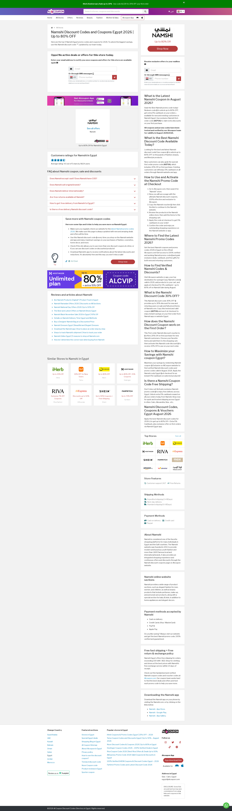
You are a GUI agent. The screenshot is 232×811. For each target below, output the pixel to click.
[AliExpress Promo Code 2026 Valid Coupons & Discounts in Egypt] (81, 391)
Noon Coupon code (90, 765)
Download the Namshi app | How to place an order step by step (79, 329)
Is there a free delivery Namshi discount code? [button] (71, 209)
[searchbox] (112, 11)
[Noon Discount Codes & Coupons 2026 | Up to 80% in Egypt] (104, 369)
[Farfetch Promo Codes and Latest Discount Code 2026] (127, 391)
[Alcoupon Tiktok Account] (170, 746)
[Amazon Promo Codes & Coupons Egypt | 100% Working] (147, 468)
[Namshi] (163, 32)
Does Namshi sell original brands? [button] (65, 185)
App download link (173, 760)
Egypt (49, 755)
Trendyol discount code (91, 762)
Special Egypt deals (90, 738)
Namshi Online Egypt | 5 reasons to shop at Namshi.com (76, 336)
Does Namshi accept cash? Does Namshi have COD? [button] (73, 178)
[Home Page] (55, 11)
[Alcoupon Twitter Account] (173, 742)
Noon (104, 378)
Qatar (49, 752)
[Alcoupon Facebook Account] (180, 742)
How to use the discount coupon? (92, 756)
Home (49, 18)
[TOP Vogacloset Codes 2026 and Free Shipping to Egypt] (177, 468)
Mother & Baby (112, 18)
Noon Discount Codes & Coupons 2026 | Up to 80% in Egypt (131, 744)
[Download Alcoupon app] (92, 101)
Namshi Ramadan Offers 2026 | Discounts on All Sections (77, 304)
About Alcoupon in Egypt (92, 749)
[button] (184, 2)
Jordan (50, 759)
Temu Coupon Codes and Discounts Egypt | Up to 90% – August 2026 (133, 739)
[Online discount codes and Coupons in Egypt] (52, 28)
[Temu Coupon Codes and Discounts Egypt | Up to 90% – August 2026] (81, 369)
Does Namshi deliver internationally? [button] (67, 191)
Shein (104, 402)
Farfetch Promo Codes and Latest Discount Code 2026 (129, 765)
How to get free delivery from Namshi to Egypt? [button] (72, 203)
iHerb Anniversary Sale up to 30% (97, 4)
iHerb (58, 378)
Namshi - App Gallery (157, 716)
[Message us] (226, 805)
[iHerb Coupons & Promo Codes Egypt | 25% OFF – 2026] (58, 369)
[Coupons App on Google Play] (137, 18)
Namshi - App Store (157, 709)
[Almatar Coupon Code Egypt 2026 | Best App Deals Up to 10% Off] (162, 468)
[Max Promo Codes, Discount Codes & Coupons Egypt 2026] (177, 460)
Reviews (79, 18)
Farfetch (127, 400)
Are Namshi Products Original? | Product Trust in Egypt (76, 300)
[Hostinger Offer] (92, 279)
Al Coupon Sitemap (89, 745)
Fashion (99, 18)
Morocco (51, 762)
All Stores (60, 18)
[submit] (114, 77)
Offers (70, 18)
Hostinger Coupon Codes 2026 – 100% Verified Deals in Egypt (132, 748)
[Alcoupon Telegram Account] (177, 746)
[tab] (92, 178)
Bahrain (50, 745)
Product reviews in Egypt (92, 769)
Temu (81, 380)
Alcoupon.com (150, 678)
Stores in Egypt (88, 735)
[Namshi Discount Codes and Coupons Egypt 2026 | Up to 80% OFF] (93, 126)
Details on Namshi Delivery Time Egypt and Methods (75, 318)
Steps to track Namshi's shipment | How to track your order (78, 332)
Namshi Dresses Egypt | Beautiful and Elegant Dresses (76, 325)
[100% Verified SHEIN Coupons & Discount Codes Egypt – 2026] (104, 391)
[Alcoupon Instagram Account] (166, 742)
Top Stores (150, 436)
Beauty (90, 18)
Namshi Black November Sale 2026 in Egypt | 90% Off (76, 314)
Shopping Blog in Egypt (91, 742)
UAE (49, 738)
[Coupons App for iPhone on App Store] (142, 18)
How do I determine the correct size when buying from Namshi (79, 340)
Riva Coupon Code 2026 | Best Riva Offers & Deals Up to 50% (132, 751)
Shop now (122, 262)
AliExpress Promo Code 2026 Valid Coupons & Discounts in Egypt (131, 756)
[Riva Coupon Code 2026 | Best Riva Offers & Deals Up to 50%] (58, 391)
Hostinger (127, 380)
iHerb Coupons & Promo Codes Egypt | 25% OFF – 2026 (130, 735)
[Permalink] (66, 261)
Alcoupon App (128, 18)
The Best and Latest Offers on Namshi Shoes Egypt (75, 311)
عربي (172, 11)
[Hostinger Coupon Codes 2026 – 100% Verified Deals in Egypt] (127, 369)
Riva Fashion (58, 402)
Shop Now (162, 48)
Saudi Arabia (52, 735)
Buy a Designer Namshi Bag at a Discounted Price (74, 322)
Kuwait (50, 742)
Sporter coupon (88, 772)
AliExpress (81, 402)
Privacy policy (87, 752)
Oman (49, 749)
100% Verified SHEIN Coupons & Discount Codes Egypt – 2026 (133, 761)
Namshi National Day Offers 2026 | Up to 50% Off (74, 307)
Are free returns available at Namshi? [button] (67, 197)
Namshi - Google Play (157, 712)
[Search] (145, 11)
